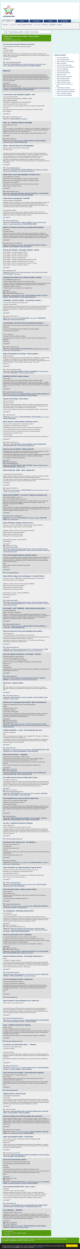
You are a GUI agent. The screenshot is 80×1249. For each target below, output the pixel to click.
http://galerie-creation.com (12, 695)
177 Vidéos (12, 39)
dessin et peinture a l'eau (28, 393)
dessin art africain (33, 318)
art (8, 21)
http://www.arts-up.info (11, 722)
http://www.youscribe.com (12, 647)
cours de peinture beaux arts (27, 297)
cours (50, 21)
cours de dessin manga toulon (16, 906)
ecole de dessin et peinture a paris (64, 85)
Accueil (5, 24)
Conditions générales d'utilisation (26, 1239)
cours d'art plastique (27, 195)
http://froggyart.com (11, 1203)
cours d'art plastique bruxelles (15, 679)
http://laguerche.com (11, 270)
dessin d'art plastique (17, 193)
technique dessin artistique (15, 224)
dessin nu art (13, 517)
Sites (18, 24)
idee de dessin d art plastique (10, 171)
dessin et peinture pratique (64, 93)
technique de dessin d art (30, 951)
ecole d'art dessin (32, 88)
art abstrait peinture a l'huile (17, 295)
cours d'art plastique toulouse (37, 649)
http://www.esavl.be (11, 747)
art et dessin (24, 118)
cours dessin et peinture (63, 87)
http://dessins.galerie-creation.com (14, 392)
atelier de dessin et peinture (64, 76)
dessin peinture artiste (63, 70)
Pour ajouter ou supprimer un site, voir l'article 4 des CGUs (18, 1240)
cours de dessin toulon (27, 906)
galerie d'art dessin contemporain (34, 550)
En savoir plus (38, 1247)
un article (44, 24)
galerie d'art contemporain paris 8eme (18, 723)
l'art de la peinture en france (30, 678)
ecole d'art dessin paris (17, 1111)
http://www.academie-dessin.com (14, 838)
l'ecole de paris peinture (63, 80)
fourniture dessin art (16, 864)
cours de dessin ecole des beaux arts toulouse (20, 649)
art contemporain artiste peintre (25, 445)
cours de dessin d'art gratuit (17, 1020)
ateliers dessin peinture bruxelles (30, 679)
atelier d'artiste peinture (63, 78)
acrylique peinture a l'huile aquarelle (16, 395)
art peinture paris (21, 466)
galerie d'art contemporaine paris (16, 550)
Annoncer (52, 24)
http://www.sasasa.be (11, 676)
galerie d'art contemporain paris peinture (32, 725)
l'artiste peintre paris (9, 418)
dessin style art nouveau (15, 490)
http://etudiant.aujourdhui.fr (12, 972)
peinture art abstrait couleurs (40, 465)
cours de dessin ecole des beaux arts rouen (20, 1131)
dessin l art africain (14, 318)
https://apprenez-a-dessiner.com (14, 515)
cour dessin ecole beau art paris (34, 1181)
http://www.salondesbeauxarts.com (14, 1018)
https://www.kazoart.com (12, 220)
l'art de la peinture (40, 140)
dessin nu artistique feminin (13, 519)
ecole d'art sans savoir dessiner (26, 171)
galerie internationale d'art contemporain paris (22, 929)
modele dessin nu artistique (33, 517)
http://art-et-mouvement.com (13, 904)
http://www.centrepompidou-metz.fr (14, 791)
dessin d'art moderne (25, 246)
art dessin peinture (35, 65)
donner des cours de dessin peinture (18, 65)
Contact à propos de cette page (58, 1239)
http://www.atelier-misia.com (13, 624)
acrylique (36, 21)
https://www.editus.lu (11, 860)
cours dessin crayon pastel (9, 907)
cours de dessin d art (13, 195)
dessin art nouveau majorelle (14, 491)
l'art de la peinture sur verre (29, 1067)
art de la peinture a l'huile (32, 245)
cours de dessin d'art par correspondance (20, 749)
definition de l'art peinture (17, 140)
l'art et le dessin (15, 64)
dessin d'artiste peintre (30, 224)
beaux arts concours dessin (29, 884)
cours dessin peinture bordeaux (28, 64)
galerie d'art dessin (15, 697)
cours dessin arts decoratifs (64, 95)
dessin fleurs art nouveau (37, 490)
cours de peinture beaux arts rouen (15, 1133)
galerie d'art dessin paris (18, 319)
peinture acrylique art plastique (26, 372)
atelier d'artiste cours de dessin (20, 818)
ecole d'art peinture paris (33, 1111)
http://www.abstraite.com (12, 463)
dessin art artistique (26, 222)
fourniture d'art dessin (15, 862)
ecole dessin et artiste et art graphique (30, 793)
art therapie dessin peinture (16, 626)
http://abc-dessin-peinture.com (13, 62)
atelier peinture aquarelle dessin (66, 89)
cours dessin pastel (22, 907)
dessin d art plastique (31, 193)
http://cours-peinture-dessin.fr (13, 882)
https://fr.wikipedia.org (11, 770)
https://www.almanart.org (12, 1065)
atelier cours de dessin (32, 819)
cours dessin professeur (30, 975)
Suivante (19, 1233)
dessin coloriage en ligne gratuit (39, 272)
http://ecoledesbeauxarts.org (13, 167)
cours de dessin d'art (15, 89)
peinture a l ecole (8, 1227)
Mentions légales (11, 1239)
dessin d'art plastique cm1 (16, 350)
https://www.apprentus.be (12, 572)
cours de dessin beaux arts (24, 774)
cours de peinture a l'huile (18, 88)
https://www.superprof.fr (12, 1090)
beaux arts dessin (8, 886)
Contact (59, 24)
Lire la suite (6, 59)
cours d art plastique (62, 69)
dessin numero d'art (25, 862)
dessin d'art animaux (8, 142)
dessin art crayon (15, 393)
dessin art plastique (12, 372)
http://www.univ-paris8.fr (12, 547)
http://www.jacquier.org (11, 997)
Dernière (24, 1233)
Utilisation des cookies (42, 1239)
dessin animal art (17, 274)
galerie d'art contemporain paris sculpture (20, 548)
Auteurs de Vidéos (26, 24)
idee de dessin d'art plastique (40, 169)
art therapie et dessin (14, 272)
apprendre (64, 21)
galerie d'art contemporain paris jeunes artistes (22, 928)
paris (22, 21)
